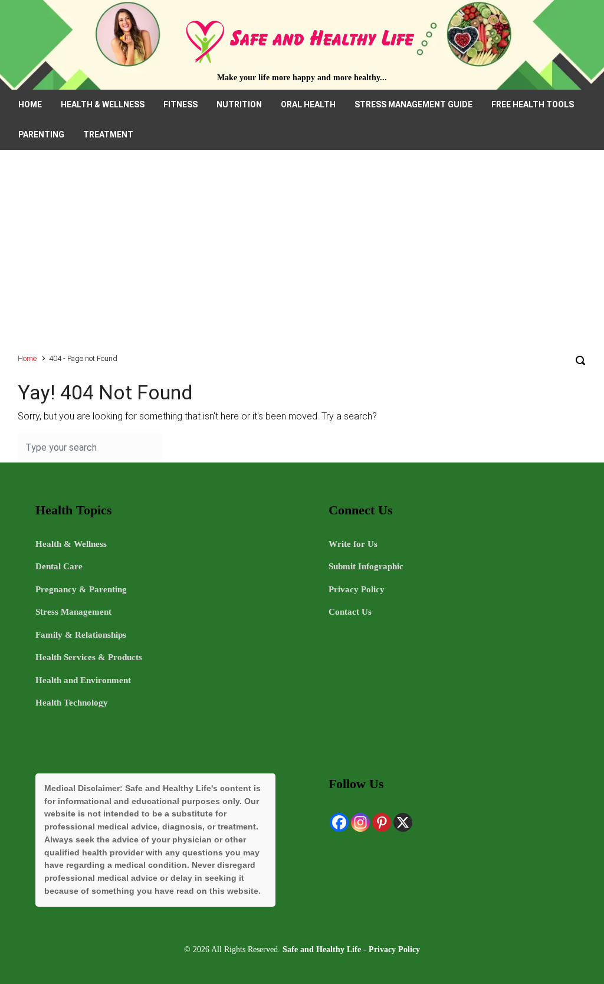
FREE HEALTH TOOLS (532, 104)
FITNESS (180, 104)
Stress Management (73, 611)
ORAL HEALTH (308, 104)
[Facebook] (339, 822)
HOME (30, 104)
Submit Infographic (366, 566)
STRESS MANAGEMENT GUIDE (413, 104)
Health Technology (71, 702)
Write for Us (353, 544)
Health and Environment (83, 680)
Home (27, 358)
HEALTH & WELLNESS (103, 104)
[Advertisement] (302, 257)
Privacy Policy (357, 589)
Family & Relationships (80, 634)
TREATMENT (108, 134)
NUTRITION (239, 104)
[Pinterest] (381, 822)
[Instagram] (360, 822)
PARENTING (41, 134)
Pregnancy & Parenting (81, 589)
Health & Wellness (71, 544)
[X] (402, 822)
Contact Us (350, 611)
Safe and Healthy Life (322, 949)
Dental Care (59, 566)
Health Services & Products (88, 657)
